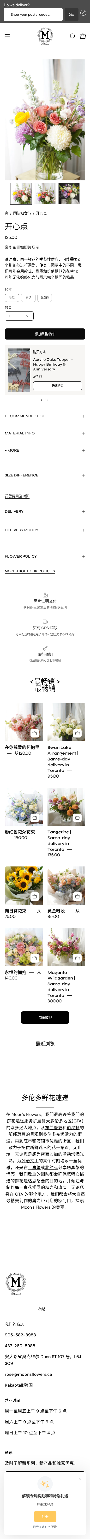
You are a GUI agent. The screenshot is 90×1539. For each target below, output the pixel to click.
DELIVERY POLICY (21, 530)
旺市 (28, 1141)
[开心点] (21, 194)
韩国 (19, 1385)
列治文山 (30, 1160)
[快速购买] (34, 733)
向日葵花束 (15, 911)
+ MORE (12, 450)
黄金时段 (56, 911)
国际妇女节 (22, 213)
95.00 (53, 776)
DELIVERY (14, 511)
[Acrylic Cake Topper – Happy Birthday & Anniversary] (19, 370)
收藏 (41, 1308)
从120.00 (22, 753)
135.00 (54, 855)
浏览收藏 (45, 1017)
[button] (82, 14)
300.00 (55, 1001)
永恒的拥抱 (15, 972)
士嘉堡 (34, 1167)
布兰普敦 (53, 1127)
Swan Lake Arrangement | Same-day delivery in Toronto (63, 759)
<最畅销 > (45, 685)
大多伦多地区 (59, 1121)
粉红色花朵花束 (20, 832)
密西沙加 (49, 1154)
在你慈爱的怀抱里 (22, 747)
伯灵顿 (73, 1127)
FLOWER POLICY (21, 556)
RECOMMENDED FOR (25, 416)
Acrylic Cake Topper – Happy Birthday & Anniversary (53, 364)
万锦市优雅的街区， (55, 1141)
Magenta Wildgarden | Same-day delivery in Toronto (61, 984)
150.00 (20, 838)
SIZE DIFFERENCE (21, 475)
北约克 (51, 1167)
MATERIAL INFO (20, 433)
